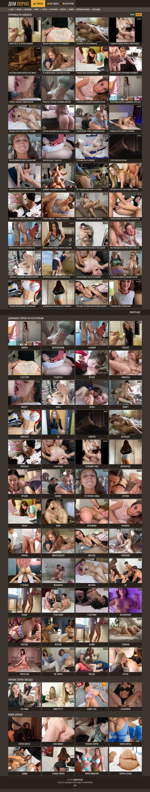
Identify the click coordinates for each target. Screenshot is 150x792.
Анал (12, 9)
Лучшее (138, 14)
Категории (69, 3)
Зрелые (19, 9)
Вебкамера (28, 9)
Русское (63, 9)
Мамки (71, 9)
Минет (36, 9)
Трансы (44, 9)
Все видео (54, 3)
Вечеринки (54, 9)
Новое (132, 14)
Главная (39, 3)
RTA (75, 785)
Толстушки (96, 9)
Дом (18, 3)
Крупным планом (82, 9)
